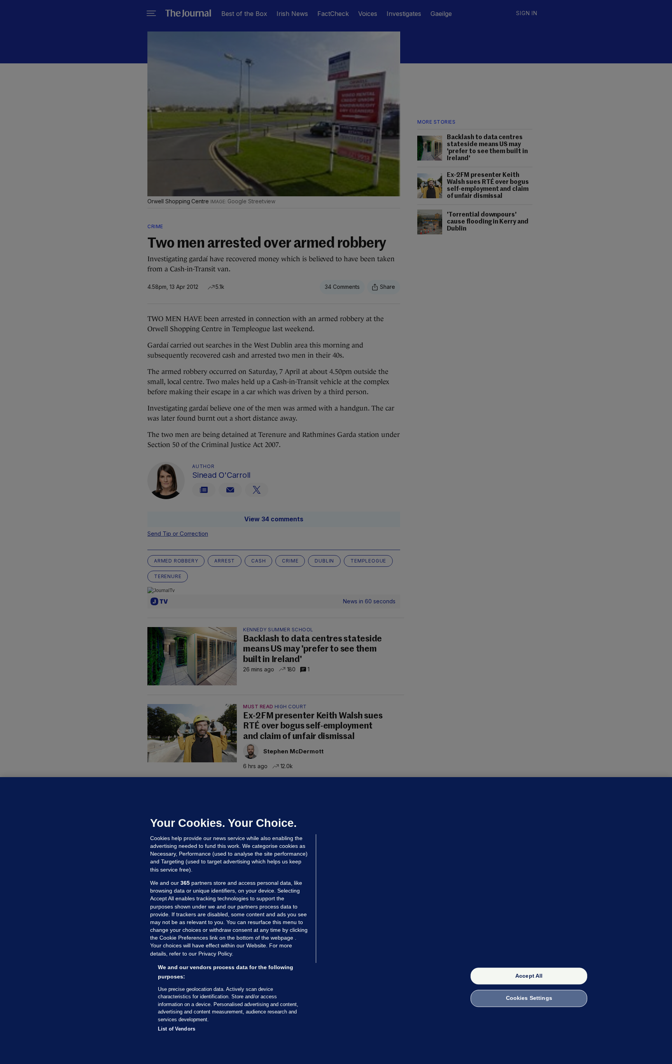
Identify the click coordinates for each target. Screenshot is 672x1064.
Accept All (528, 976)
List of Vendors (176, 1029)
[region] (336, 920)
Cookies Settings (529, 998)
